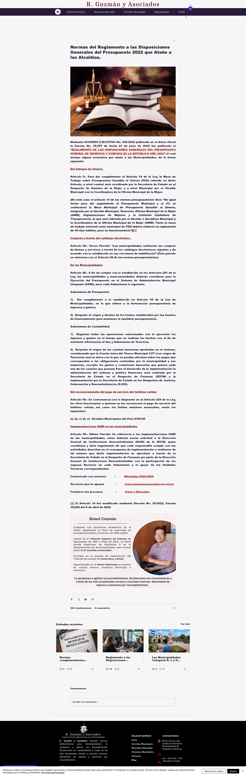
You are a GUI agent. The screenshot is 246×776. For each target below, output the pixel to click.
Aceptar (233, 771)
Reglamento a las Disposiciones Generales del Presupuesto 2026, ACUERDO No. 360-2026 (122, 659)
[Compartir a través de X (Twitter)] (78, 599)
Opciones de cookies (213, 771)
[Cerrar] (242, 771)
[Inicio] (58, 12)
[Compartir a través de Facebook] (71, 599)
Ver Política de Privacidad (52, 772)
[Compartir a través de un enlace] (92, 599)
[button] (190, 8)
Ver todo (185, 624)
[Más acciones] (174, 40)
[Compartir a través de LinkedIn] (85, 599)
